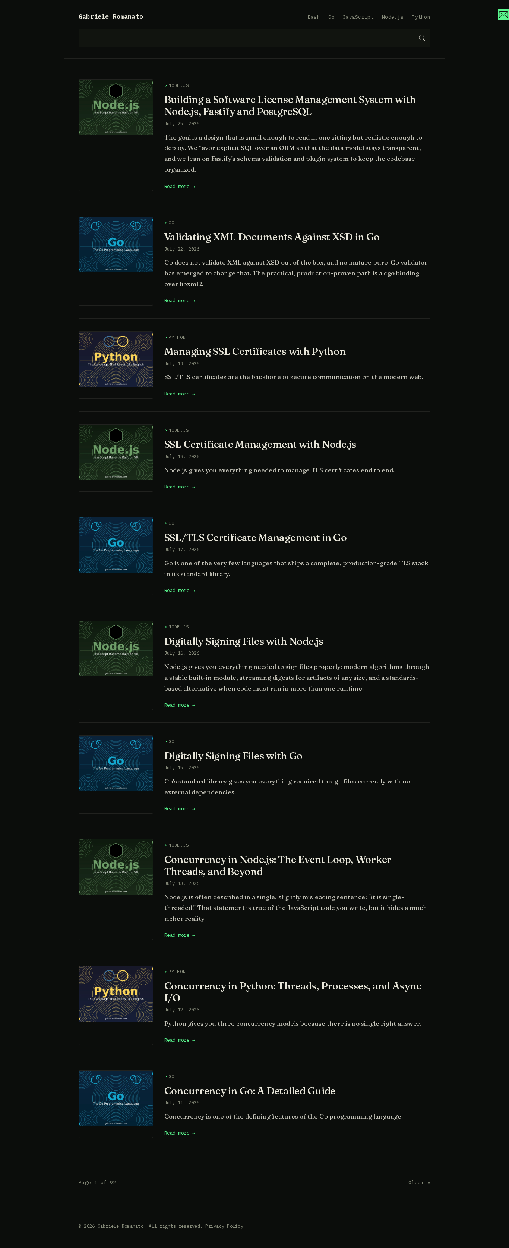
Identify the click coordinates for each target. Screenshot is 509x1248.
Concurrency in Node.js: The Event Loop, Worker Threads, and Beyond (278, 865)
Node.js (393, 17)
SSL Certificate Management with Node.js (260, 444)
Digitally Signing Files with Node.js (243, 641)
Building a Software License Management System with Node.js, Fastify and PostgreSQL (290, 105)
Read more (177, 186)
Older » (419, 1182)
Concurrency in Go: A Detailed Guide (249, 1090)
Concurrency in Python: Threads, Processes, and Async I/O (292, 991)
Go (331, 17)
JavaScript (358, 17)
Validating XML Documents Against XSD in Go (272, 236)
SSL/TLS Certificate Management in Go (255, 537)
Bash (314, 17)
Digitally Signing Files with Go (233, 755)
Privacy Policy (224, 1226)
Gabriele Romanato (111, 16)
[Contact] (503, 14)
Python (421, 17)
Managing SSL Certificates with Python (255, 351)
